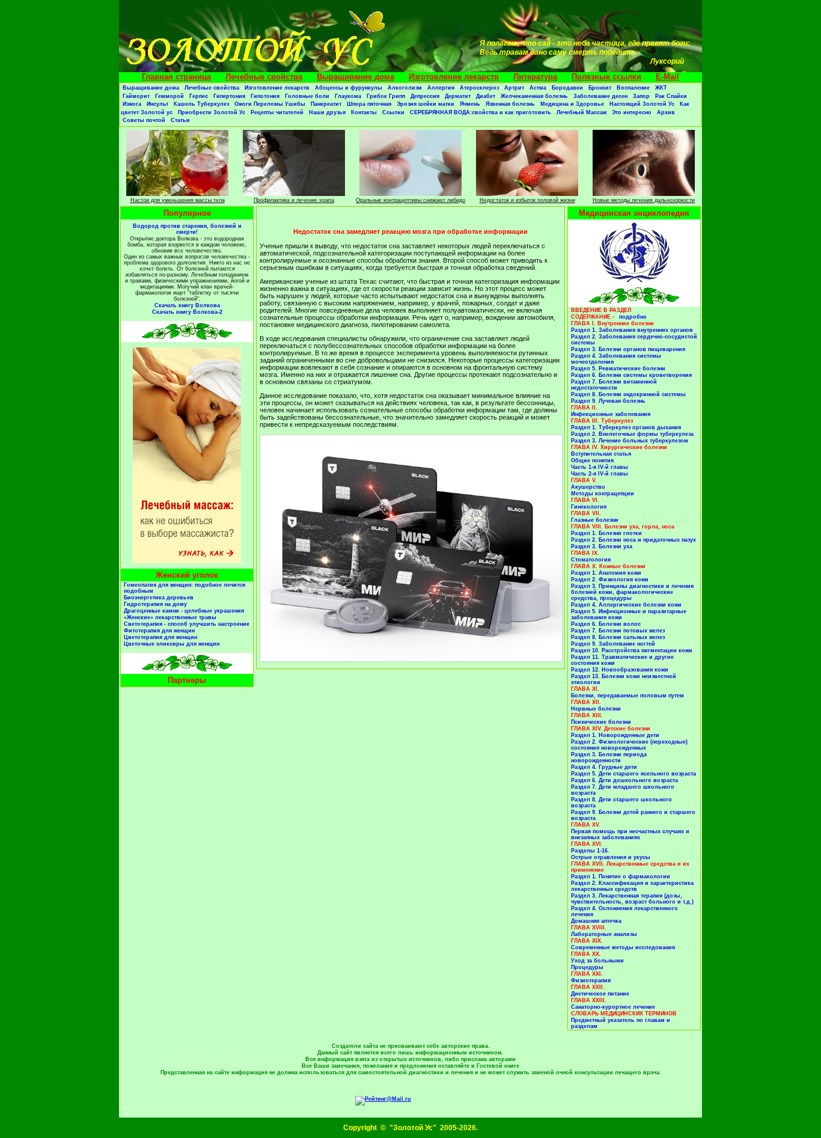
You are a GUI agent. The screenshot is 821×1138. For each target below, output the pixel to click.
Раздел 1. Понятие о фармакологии (620, 876)
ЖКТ (661, 88)
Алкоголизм (405, 88)
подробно (633, 317)
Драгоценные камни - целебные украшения (184, 611)
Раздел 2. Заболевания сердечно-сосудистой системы (634, 340)
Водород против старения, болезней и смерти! (187, 229)
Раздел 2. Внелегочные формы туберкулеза (632, 434)
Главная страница (176, 76)
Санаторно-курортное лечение (613, 1007)
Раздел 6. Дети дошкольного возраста (624, 780)
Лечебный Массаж (581, 112)
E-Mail (667, 76)
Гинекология (588, 507)
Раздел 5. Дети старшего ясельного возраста (633, 774)
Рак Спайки (671, 96)
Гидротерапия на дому (155, 604)
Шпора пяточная (369, 104)
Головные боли (307, 96)
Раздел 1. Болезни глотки (606, 533)
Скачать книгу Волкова (187, 305)
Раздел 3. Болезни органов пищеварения (628, 349)
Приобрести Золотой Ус (211, 112)
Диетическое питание (600, 994)
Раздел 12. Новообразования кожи (619, 670)
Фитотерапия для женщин (159, 631)
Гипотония (265, 96)
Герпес (198, 96)
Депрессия (424, 96)
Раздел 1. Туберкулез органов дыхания (626, 427)
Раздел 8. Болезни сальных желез (618, 637)
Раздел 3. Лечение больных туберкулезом (629, 441)
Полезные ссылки (606, 76)
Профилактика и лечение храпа (294, 200)
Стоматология (591, 560)
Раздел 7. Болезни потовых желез (618, 631)
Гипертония (229, 96)
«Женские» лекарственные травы (170, 617)
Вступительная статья (601, 454)
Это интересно (632, 112)
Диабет (485, 96)
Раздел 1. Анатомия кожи (606, 573)
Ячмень (470, 104)
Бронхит (599, 88)
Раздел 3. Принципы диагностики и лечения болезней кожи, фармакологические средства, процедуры (632, 592)
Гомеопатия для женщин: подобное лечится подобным (184, 588)
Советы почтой (144, 120)
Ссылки (393, 112)
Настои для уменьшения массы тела (177, 200)
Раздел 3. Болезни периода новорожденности (609, 757)
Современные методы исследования (623, 947)
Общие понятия (592, 460)
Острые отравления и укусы (610, 857)
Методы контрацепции (602, 494)
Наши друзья (327, 112)
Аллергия (440, 88)
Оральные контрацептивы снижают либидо (410, 200)
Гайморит (136, 96)
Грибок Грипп (386, 96)
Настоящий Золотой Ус (641, 104)
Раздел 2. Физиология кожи (610, 580)
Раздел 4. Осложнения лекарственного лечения (624, 911)
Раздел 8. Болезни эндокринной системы (628, 394)
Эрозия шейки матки (425, 104)
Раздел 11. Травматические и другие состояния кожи (622, 660)
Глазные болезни (594, 520)
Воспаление (633, 88)
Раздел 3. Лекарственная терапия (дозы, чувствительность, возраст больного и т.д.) (632, 899)
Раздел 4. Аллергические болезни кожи (626, 605)
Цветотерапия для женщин (160, 637)
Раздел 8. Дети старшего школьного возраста (621, 803)
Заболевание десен (600, 96)
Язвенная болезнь (510, 104)
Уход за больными (597, 961)
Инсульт (157, 104)
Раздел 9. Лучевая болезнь (608, 401)
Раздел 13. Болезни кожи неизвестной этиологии (623, 679)
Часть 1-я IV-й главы (599, 467)
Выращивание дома (355, 76)
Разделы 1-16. (590, 851)
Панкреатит (326, 104)
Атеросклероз (479, 88)
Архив (666, 112)
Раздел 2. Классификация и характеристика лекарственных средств (632, 886)
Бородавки (567, 88)
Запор (641, 96)
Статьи (180, 120)
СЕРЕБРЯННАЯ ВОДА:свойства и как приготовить (480, 112)
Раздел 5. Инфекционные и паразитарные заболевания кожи (628, 614)
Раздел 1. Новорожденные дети (615, 735)
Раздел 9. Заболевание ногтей (613, 644)
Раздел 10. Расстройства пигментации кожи (631, 650)
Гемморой (169, 96)
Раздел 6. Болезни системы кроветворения (631, 375)
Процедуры (587, 967)
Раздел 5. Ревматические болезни (618, 369)
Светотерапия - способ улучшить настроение (186, 624)
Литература (535, 76)
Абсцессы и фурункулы (348, 88)
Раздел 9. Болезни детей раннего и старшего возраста (633, 815)
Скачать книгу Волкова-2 (187, 312)
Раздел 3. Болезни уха (601, 546)
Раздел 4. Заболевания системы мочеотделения (616, 359)
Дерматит (458, 96)
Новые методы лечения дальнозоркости (644, 200)
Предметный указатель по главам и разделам (620, 1023)
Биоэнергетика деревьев (159, 598)
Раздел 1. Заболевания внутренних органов (632, 330)
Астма (538, 88)
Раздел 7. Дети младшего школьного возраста (622, 790)
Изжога (132, 104)
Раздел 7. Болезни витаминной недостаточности (614, 385)
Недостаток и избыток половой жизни (527, 200)
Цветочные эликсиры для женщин (171, 644)
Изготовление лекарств (454, 76)
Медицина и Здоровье (572, 104)
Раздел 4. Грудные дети (604, 767)
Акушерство (588, 487)
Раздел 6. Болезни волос (606, 624)
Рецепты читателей (277, 112)
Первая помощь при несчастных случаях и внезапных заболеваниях (630, 834)
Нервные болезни (596, 709)
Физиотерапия (591, 980)
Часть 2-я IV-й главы (599, 474)
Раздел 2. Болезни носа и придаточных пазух (633, 540)
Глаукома (348, 96)
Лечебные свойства (263, 76)
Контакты (364, 112)
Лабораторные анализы (604, 934)
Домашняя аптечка (596, 921)
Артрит (514, 88)
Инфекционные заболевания (610, 414)
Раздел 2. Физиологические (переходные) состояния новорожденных (629, 745)
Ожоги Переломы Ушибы (269, 104)
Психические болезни (601, 722)
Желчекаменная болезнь (534, 96)
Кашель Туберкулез (201, 104)
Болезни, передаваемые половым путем (627, 696)
